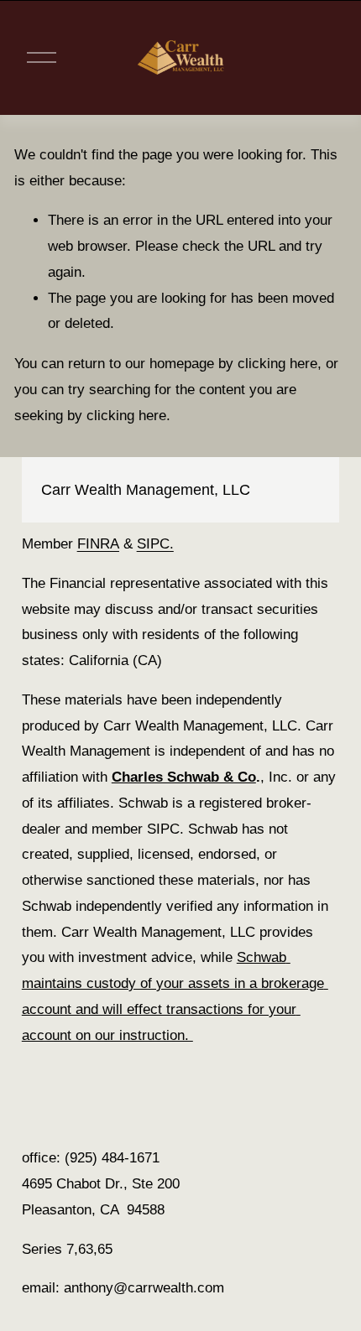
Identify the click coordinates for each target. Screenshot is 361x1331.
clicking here (277, 364)
